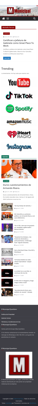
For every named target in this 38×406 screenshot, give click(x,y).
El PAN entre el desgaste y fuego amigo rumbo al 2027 (24, 281)
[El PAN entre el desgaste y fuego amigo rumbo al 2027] (7, 283)
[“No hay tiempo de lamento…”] (7, 207)
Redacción (16, 37)
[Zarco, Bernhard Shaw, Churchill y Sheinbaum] (7, 252)
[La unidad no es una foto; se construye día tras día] (7, 273)
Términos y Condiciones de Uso (10, 322)
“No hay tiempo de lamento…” (23, 206)
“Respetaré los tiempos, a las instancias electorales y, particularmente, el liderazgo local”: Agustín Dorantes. (23, 239)
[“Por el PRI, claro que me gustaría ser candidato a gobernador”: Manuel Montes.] (7, 229)
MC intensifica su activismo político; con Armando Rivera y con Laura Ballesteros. (24, 216)
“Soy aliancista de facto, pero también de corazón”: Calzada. (23, 291)
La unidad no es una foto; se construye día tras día (22, 272)
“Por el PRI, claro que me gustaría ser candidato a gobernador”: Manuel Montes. (24, 227)
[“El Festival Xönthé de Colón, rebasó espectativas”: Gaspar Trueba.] (7, 263)
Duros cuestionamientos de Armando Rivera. (17, 186)
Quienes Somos (6, 318)
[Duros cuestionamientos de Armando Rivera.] (19, 169)
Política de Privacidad (7, 314)
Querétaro (6, 33)
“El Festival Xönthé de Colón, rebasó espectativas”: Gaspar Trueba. (22, 261)
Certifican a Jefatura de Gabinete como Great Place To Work (18, 43)
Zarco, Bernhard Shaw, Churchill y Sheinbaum (24, 251)
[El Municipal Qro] (19, 6)
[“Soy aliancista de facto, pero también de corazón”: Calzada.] (7, 292)
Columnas (6, 181)
